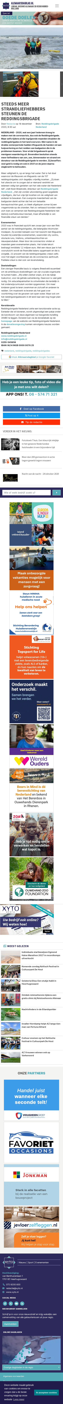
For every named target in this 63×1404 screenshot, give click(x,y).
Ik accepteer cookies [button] (46, 1392)
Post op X (33, 415)
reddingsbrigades (41, 351)
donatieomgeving (16, 324)
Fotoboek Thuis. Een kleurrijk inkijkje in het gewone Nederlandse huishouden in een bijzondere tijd (40, 444)
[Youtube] (16, 1303)
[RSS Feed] (22, 1303)
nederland (9, 351)
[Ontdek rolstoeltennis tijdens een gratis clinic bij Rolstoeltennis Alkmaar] (11, 1000)
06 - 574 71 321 (43, 394)
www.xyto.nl (12, 1292)
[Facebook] (5, 1303)
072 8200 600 (13, 1284)
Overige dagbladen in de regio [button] (18, 1367)
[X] (11, 1303)
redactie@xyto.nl (14, 1288)
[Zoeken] (56, 492)
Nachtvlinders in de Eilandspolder (39, 1009)
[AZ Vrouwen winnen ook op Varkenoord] (11, 1057)
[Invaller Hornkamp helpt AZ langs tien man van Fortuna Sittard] (11, 1028)
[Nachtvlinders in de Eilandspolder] (11, 1014)
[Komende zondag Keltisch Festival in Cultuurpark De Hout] (11, 971)
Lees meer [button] (18, 1399)
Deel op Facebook (34, 408)
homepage (6, 321)
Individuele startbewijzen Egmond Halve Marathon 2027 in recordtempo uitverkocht (41, 955)
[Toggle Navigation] (57, 6)
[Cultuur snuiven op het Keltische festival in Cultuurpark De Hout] (11, 1043)
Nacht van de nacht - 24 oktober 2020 (40, 473)
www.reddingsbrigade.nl (14, 336)
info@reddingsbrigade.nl (14, 339)
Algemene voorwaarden (13, 1376)
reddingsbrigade (23, 351)
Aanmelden (10, 1324)
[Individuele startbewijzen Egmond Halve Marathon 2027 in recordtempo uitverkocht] (11, 957)
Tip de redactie (33, 422)
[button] (1, 84)
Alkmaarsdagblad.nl (22, 3)
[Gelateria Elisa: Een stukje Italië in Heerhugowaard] (11, 985)
